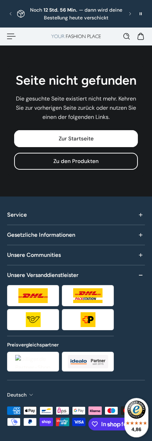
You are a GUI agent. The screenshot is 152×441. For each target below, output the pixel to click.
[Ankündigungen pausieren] (140, 14)
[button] (10, 13)
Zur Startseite (76, 138)
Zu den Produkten (76, 161)
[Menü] (11, 36)
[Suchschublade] (126, 36)
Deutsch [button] (17, 395)
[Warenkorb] (141, 36)
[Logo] (76, 36)
